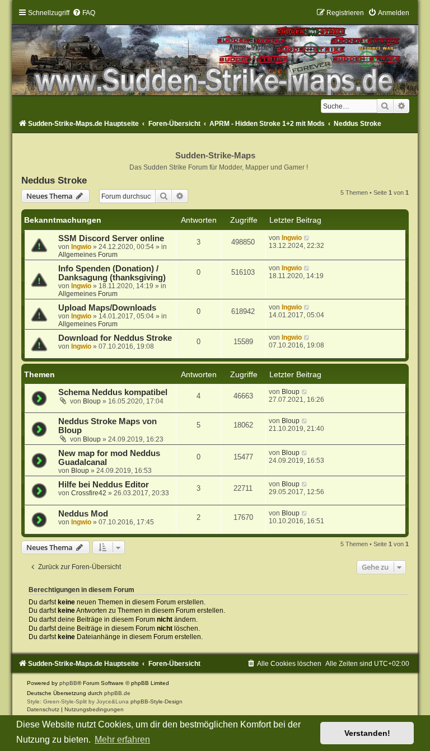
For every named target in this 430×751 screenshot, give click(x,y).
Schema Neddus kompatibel (112, 392)
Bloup (92, 401)
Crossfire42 (88, 493)
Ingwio (81, 247)
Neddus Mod (83, 513)
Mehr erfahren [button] (122, 739)
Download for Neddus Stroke (115, 338)
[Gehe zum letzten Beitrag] (307, 238)
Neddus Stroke (54, 180)
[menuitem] (83, 13)
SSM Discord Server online (111, 238)
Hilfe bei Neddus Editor (103, 484)
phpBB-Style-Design (156, 701)
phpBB (68, 683)
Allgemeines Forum (88, 255)
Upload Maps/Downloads (107, 307)
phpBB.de (117, 693)
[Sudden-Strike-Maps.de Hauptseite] (214, 52)
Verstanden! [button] (367, 733)
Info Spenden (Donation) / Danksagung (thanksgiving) (112, 273)
